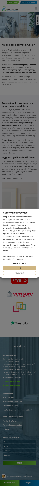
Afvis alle (19, 273)
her (24, 259)
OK (19, 268)
